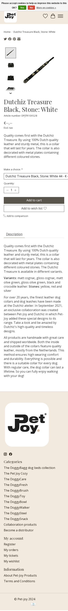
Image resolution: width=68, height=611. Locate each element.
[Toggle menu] (60, 16)
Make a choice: (13, 169)
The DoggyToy (14, 496)
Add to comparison (17, 216)
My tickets (11, 555)
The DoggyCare (15, 479)
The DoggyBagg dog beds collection (29, 468)
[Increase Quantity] (15, 190)
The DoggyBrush (16, 490)
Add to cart (34, 200)
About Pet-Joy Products (20, 575)
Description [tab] (14, 234)
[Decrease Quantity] (7, 190)
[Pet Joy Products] (10, 16)
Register (10, 544)
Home (7, 31)
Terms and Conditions (19, 581)
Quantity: (9, 183)
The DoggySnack (16, 519)
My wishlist (11, 561)
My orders (11, 550)
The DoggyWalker (17, 507)
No (31, 7)
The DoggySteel (15, 513)
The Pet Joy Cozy (16, 473)
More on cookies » (46, 7)
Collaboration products (20, 524)
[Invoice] (33, 604)
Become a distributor (19, 530)
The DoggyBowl (15, 502)
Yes (22, 7)
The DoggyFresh (16, 485)
